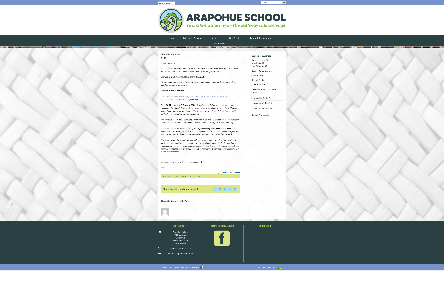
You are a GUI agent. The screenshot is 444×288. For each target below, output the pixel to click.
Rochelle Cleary (258, 60)
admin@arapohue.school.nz (180, 253)
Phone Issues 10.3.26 (262, 108)
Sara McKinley (257, 65)
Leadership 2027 (260, 84)
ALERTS (193, 176)
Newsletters (201, 176)
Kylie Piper (168, 176)
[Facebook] (222, 238)
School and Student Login (267, 267)
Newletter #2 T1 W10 (262, 103)
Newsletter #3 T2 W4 (262, 98)
